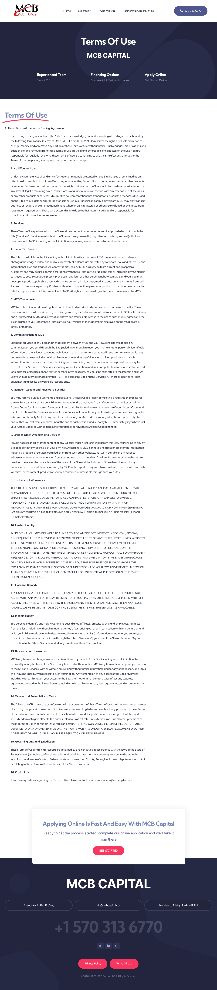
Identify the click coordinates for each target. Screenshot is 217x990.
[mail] (116, 946)
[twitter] (100, 946)
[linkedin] (108, 946)
